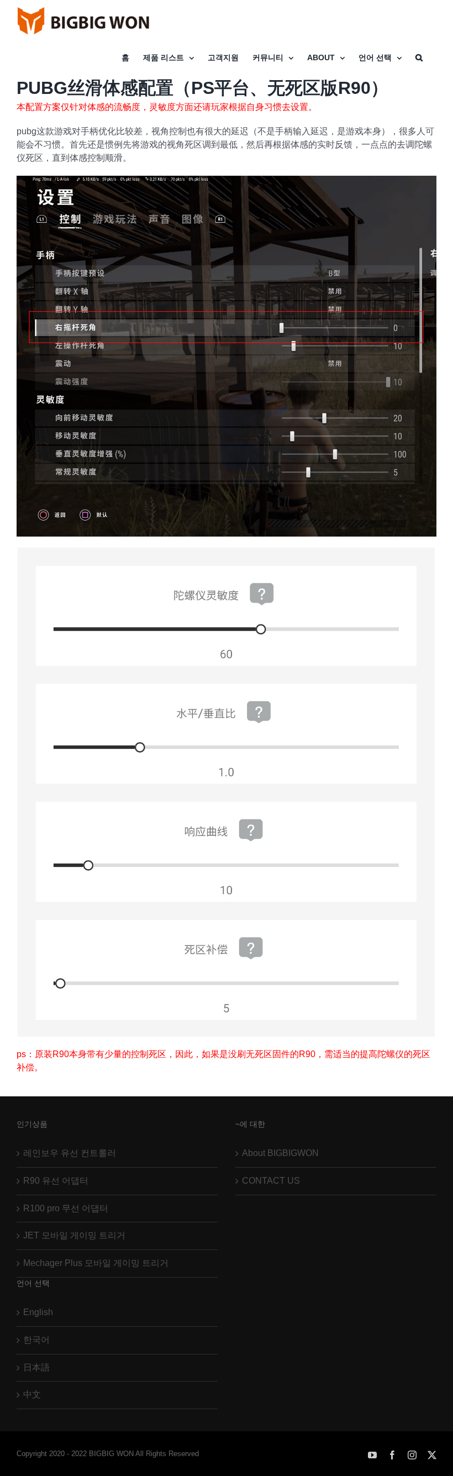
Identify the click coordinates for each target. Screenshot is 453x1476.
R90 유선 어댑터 (55, 1180)
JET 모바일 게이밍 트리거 (74, 1235)
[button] (419, 57)
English (38, 1312)
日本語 (36, 1367)
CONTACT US (271, 1180)
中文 (32, 1394)
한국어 (36, 1339)
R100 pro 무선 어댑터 (65, 1208)
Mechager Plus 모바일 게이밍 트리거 (95, 1263)
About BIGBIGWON (280, 1153)
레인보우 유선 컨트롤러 (69, 1153)
